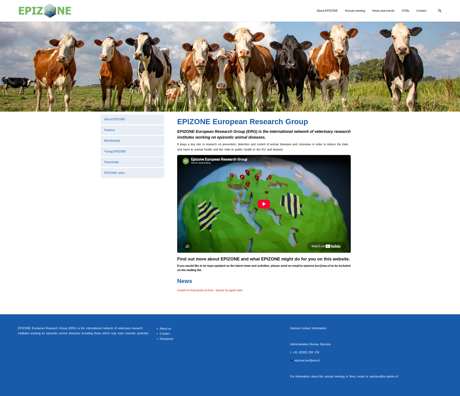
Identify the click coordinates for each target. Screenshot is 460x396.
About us (165, 328)
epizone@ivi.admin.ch (384, 376)
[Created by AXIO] (439, 329)
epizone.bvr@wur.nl (307, 360)
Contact (165, 333)
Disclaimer (166, 338)
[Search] (440, 11)
